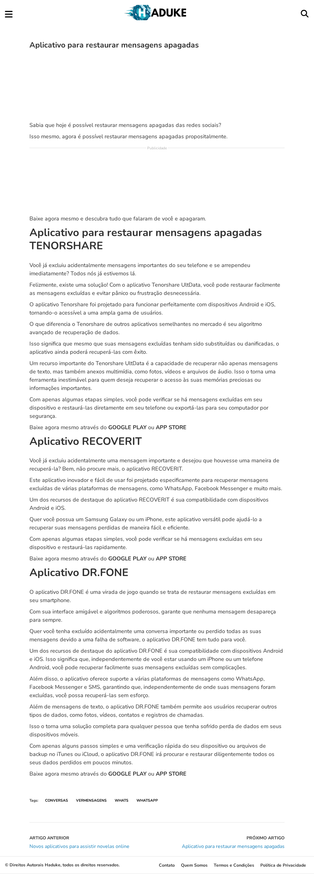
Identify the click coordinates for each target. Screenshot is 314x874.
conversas (56, 800)
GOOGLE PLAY (127, 427)
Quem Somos (194, 865)
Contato (167, 865)
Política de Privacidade (283, 865)
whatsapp (147, 800)
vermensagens (91, 800)
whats (121, 800)
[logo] (156, 18)
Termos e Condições (234, 865)
